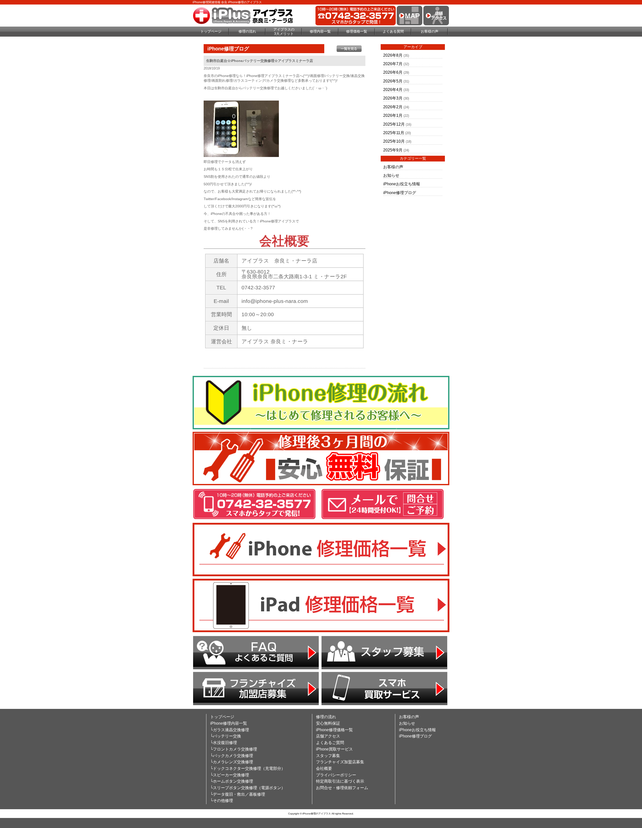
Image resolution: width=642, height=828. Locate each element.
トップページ (210, 31)
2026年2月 (393, 107)
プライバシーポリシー (336, 775)
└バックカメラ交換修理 (231, 756)
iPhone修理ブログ (399, 193)
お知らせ (391, 175)
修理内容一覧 (320, 31)
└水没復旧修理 (223, 742)
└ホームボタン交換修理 (231, 781)
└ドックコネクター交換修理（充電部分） (247, 768)
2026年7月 (393, 64)
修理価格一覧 (356, 31)
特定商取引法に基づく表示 (340, 781)
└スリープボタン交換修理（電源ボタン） (247, 788)
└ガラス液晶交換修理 (229, 730)
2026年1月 (393, 115)
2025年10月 (394, 141)
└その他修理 (221, 800)
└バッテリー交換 (225, 736)
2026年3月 (393, 98)
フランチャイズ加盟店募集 (340, 762)
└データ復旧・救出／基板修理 (237, 794)
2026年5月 (393, 81)
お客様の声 (429, 31)
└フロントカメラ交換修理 (233, 749)
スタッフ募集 (328, 756)
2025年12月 (394, 124)
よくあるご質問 (330, 742)
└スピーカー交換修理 (229, 775)
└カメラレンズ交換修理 (231, 762)
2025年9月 (393, 150)
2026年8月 (393, 55)
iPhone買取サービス (334, 749)
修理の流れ (247, 31)
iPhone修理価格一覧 (334, 730)
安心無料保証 (328, 723)
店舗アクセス (328, 736)
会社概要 (324, 768)
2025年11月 (393, 133)
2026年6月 (393, 72)
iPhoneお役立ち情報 (401, 184)
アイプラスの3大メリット (283, 31)
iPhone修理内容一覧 (228, 723)
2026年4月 (393, 90)
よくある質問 (393, 31)
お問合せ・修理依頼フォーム (342, 788)
